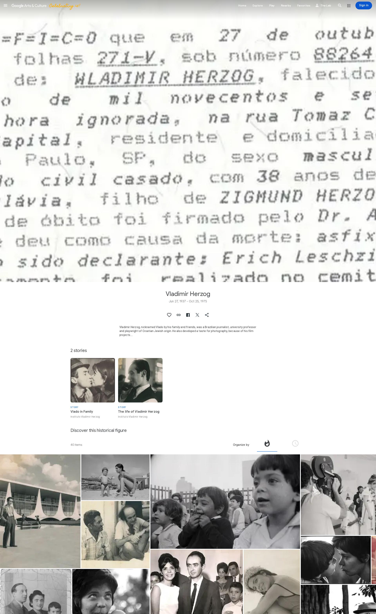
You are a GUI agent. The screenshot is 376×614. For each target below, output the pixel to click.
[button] (5, 5)
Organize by (241, 445)
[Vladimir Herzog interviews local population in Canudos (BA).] (115, 534)
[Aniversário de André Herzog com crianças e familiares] (225, 501)
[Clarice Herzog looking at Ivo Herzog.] (336, 560)
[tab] (267, 445)
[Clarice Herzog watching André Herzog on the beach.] (115, 477)
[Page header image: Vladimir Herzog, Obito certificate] (188, 141)
